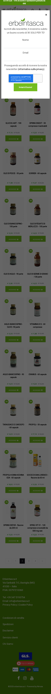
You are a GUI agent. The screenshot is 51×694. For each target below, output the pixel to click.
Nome (25, 39)
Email (25, 52)
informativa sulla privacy (31, 69)
